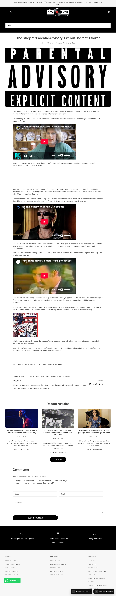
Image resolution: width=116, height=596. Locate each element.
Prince (22, 121)
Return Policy (93, 589)
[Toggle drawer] (6, 12)
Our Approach (93, 568)
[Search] (11, 12)
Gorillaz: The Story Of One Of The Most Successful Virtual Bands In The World (41, 376)
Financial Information (96, 578)
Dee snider (26, 385)
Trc (49, 388)
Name (16, 494)
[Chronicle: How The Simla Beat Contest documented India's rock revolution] (58, 418)
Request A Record (11, 571)
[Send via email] (99, 384)
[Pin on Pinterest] (96, 384)
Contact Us (92, 564)
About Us (91, 561)
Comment (18, 502)
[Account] (105, 12)
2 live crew (17, 385)
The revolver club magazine (37, 388)
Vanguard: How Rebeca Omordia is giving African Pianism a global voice (94, 431)
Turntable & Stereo (12, 564)
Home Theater (10, 568)
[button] (102, 384)
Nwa (52, 385)
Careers (91, 582)
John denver (45, 385)
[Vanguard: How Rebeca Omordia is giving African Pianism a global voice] (94, 418)
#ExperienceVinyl (56, 575)
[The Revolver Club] (58, 12)
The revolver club (19, 388)
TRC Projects (55, 568)
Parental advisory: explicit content (68, 385)
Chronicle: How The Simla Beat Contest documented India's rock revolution (58, 432)
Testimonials (55, 561)
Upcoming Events (56, 571)
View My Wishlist (11, 575)
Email (63, 494)
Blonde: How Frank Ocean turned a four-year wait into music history (22, 431)
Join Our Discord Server (97, 571)
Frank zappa (35, 385)
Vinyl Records (10, 561)
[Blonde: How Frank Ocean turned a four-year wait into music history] (21, 418)
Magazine (91, 575)
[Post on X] (93, 384)
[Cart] (109, 12)
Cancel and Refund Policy (98, 585)
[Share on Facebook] (90, 384)
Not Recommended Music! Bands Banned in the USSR (42, 364)
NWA (23, 348)
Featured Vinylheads (58, 564)
